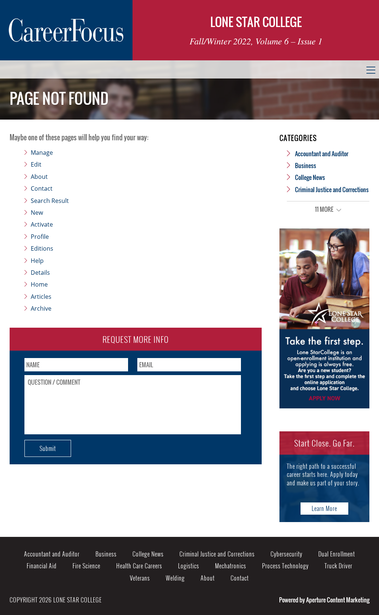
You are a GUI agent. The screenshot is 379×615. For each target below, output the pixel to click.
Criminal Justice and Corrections (332, 189)
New (37, 212)
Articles (41, 297)
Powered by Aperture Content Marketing (324, 600)
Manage (42, 152)
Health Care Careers (139, 565)
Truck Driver (338, 565)
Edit (36, 164)
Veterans (140, 578)
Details (40, 272)
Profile (40, 237)
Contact (42, 188)
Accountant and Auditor (321, 153)
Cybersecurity (286, 553)
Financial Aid (42, 565)
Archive (41, 308)
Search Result (50, 201)
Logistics (188, 565)
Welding (175, 578)
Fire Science (86, 565)
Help (37, 261)
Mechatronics (230, 565)
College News (310, 177)
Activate (42, 224)
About (39, 177)
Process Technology (285, 565)
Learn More (324, 508)
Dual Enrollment (336, 553)
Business (305, 165)
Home (39, 284)
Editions (42, 248)
